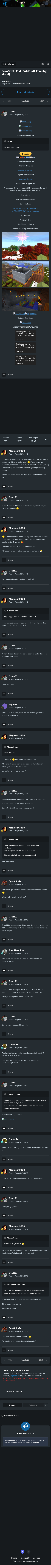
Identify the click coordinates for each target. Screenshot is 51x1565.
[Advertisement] (25, 33)
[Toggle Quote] (5, 141)
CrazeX (7, 81)
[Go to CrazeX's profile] (4, 113)
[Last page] (47, 101)
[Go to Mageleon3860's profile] (4, 452)
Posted (18, 115)
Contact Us (25, 1558)
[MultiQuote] (4, 375)
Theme (14, 1558)
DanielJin (14, 1044)
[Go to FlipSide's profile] (4, 706)
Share (12, 1405)
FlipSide (13, 704)
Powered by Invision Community (25, 1561)
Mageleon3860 (17, 451)
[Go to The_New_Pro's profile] (4, 952)
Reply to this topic (25, 92)
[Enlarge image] (25, 122)
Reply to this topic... (15, 1391)
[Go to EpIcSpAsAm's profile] (4, 883)
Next (42, 101)
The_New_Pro (16, 950)
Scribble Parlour (23, 84)
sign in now (15, 1376)
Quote (10, 375)
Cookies (36, 1558)
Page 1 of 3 (25, 101)
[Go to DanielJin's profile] (4, 1046)
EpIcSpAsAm (15, 881)
